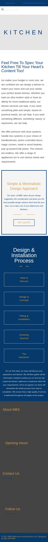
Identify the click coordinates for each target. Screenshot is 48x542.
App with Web (9, 538)
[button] (43, 11)
